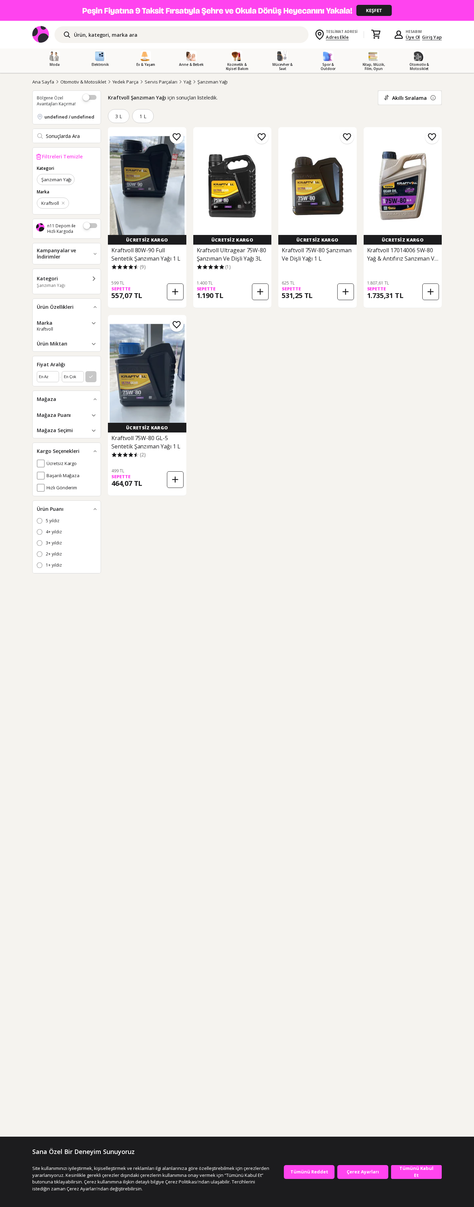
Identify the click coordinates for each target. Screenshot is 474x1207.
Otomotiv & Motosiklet (83, 82)
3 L (118, 116)
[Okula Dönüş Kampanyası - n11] (237, 10)
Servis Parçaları (161, 82)
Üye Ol (413, 37)
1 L (142, 116)
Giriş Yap (432, 37)
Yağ (187, 82)
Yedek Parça (125, 82)
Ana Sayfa (43, 82)
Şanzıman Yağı (212, 82)
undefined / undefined (69, 117)
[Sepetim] (376, 34)
